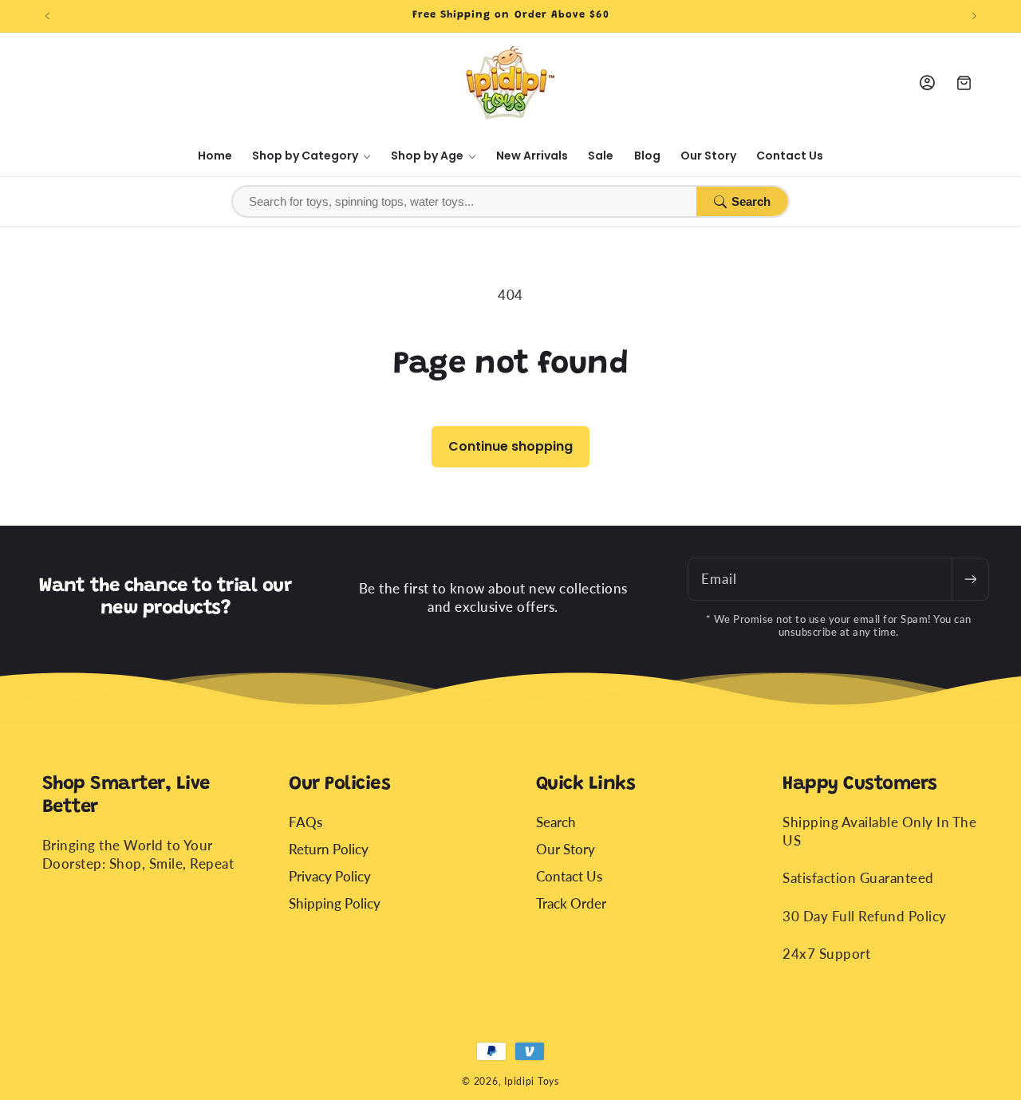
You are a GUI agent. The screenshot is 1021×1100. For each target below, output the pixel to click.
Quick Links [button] (586, 784)
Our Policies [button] (339, 784)
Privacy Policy (330, 875)
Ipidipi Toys (531, 1081)
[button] (311, 156)
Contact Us (569, 875)
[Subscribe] (970, 579)
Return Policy (329, 848)
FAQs (305, 821)
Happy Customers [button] (860, 784)
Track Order (571, 902)
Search (751, 201)
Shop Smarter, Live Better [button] (126, 796)
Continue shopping (510, 446)
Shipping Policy (334, 902)
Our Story (565, 848)
